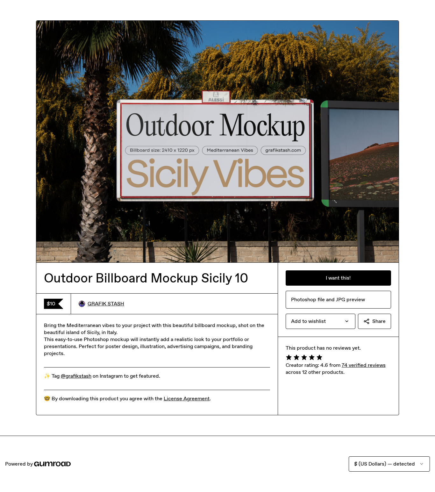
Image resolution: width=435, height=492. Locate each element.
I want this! (338, 278)
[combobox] (320, 321)
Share (379, 321)
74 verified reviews (364, 365)
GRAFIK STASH (106, 304)
